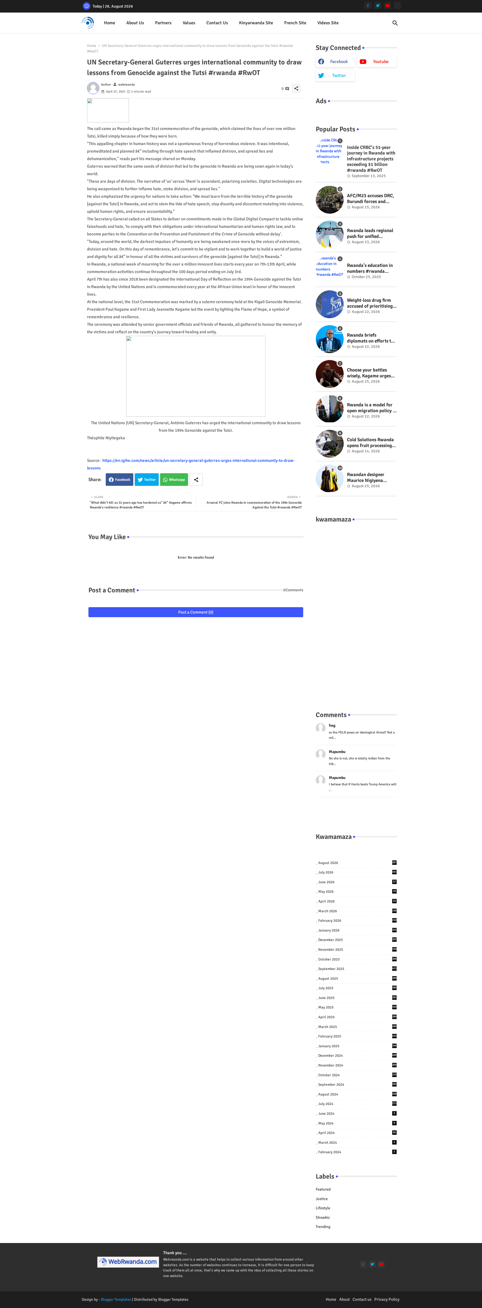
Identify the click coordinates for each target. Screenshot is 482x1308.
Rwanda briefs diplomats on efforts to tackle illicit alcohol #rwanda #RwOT (370, 338)
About (344, 1299)
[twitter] (377, 5)
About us (135, 23)
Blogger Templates (116, 1299)
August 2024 (357, 1094)
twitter (339, 75)
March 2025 (357, 1027)
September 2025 (357, 969)
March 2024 (356, 1142)
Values (189, 23)
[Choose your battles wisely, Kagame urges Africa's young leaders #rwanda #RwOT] (330, 374)
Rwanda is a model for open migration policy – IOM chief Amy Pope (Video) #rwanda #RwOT (371, 408)
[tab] (109, 23)
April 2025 (357, 1017)
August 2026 (357, 863)
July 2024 (357, 1104)
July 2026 (357, 872)
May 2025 (357, 1007)
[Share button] (196, 479)
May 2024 (356, 1123)
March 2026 (357, 911)
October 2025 (357, 959)
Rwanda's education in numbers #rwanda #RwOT (370, 268)
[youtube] (387, 5)
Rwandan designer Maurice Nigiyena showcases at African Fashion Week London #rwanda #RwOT (369, 477)
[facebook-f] (368, 5)
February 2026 (357, 920)
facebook (339, 61)
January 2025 (357, 1046)
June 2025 (357, 998)
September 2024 (357, 1084)
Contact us (217, 23)
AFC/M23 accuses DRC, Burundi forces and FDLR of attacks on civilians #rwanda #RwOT (370, 198)
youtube (381, 61)
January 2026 (357, 930)
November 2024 (357, 1065)
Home (109, 23)
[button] (395, 23)
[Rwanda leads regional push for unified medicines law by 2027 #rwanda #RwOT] (330, 234)
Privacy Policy (386, 1299)
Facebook (122, 479)
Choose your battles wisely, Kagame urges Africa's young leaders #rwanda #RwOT (369, 373)
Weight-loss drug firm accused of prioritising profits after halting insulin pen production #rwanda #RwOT (370, 303)
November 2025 (357, 949)
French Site (295, 23)
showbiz (323, 1217)
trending (323, 1226)
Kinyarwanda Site (256, 23)
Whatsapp (177, 479)
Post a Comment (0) (195, 612)
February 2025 (357, 1036)
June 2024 (356, 1113)
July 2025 (357, 988)
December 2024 (357, 1055)
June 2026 (357, 882)
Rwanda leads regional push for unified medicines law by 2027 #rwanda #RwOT (370, 233)
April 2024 (357, 1133)
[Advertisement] (356, 611)
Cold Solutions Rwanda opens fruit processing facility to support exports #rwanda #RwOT (370, 442)
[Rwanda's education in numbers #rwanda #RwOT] (330, 269)
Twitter (150, 479)
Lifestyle (323, 1208)
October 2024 (357, 1075)
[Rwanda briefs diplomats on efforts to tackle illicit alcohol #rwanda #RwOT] (330, 339)
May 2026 (357, 891)
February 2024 (356, 1152)
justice (322, 1198)
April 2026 (357, 901)
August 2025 (357, 978)
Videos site (328, 23)
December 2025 (357, 940)
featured (323, 1189)
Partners (163, 23)
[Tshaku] (397, 5)
